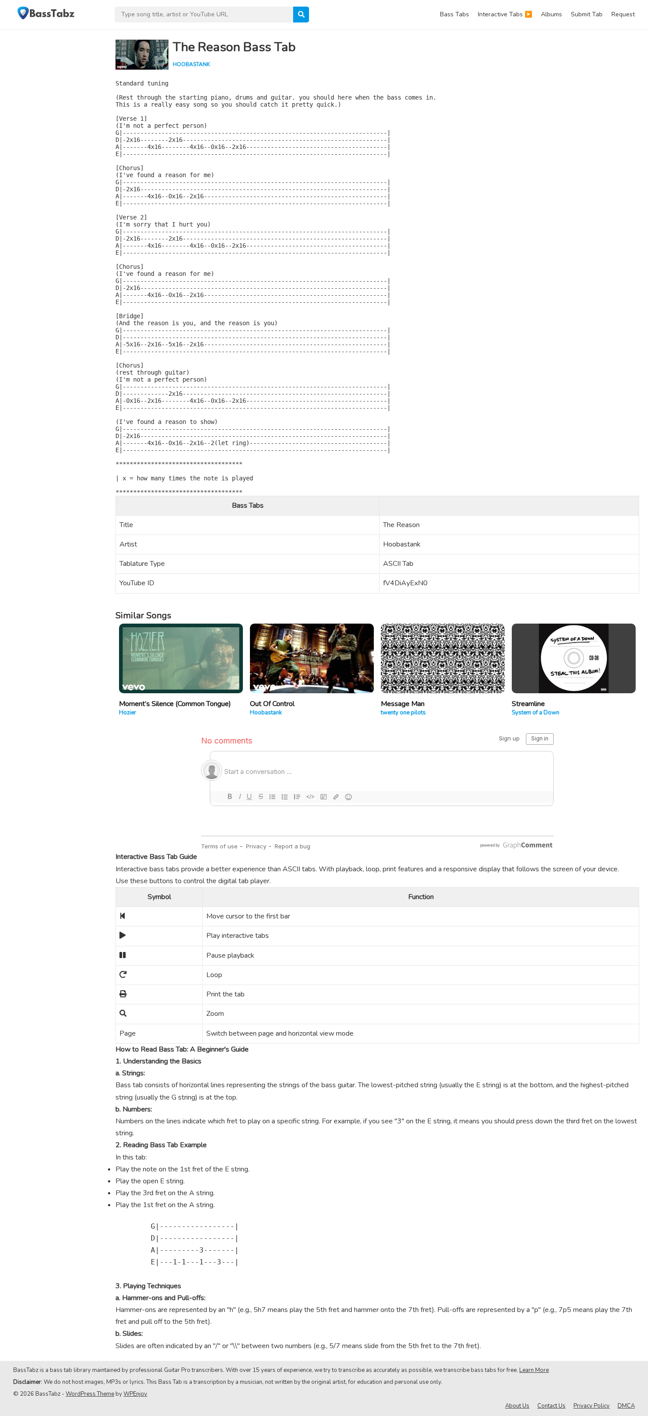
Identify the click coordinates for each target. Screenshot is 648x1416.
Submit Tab (587, 14)
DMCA (626, 1406)
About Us (517, 1406)
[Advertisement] (53, 161)
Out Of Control (272, 704)
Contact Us (551, 1406)
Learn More (534, 1370)
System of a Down (535, 713)
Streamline (528, 704)
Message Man (403, 704)
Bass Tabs (454, 14)
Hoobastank (191, 64)
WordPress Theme (90, 1394)
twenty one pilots (403, 713)
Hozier (127, 713)
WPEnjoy (135, 1394)
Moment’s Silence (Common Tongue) (175, 704)
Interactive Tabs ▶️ (505, 14)
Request (623, 14)
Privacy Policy (592, 1406)
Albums (551, 14)
